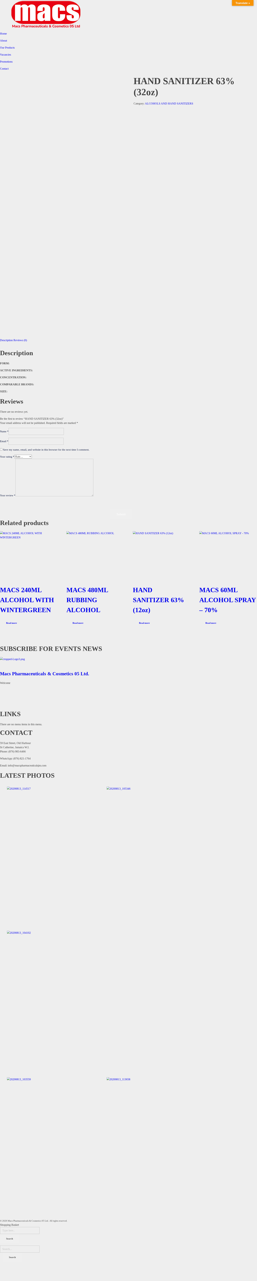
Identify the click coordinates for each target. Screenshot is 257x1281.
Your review (7, 495)
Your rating (7, 456)
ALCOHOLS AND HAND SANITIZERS (169, 103)
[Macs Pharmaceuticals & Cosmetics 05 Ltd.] (128, 663)
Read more (11, 623)
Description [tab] (6, 340)
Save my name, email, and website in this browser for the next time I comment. (46, 449)
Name (4, 431)
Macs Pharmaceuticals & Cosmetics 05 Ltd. (44, 673)
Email (4, 441)
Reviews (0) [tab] (20, 340)
